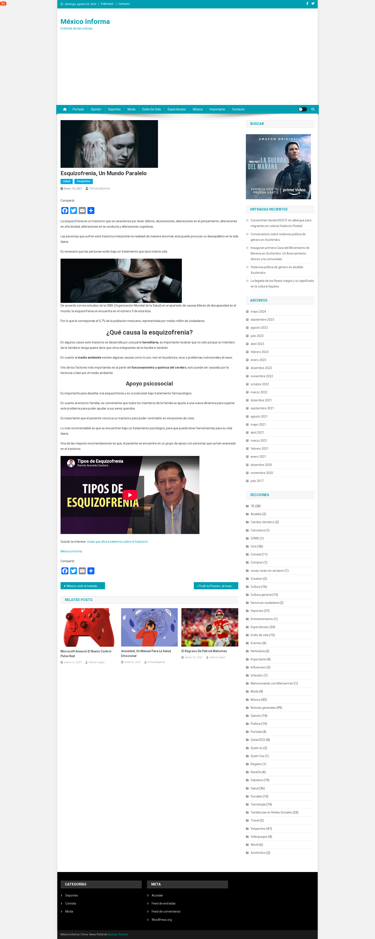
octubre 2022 (260, 384)
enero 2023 (258, 360)
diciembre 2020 (261, 465)
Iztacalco (257, 675)
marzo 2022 (259, 392)
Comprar (257, 562)
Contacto (124, 3)
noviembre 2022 (262, 376)
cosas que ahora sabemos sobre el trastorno (117, 541)
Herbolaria (258, 651)
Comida (256, 554)
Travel (255, 820)
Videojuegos (259, 836)
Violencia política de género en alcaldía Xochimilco (277, 269)
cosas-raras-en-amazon (267, 570)
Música (198, 109)
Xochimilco (258, 852)
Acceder (157, 895)
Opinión (96, 109)
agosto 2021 (259, 416)
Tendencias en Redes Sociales (271, 812)
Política (256, 723)
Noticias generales (263, 707)
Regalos (256, 764)
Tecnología (258, 804)
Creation (256, 578)
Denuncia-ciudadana (265, 602)
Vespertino (83, 181)
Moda (131, 109)
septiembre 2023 (262, 319)
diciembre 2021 (261, 400)
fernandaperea (99, 188)
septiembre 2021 (262, 408)
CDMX (255, 538)
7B (252, 506)
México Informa (85, 21)
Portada (78, 109)
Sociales (256, 796)
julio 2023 (257, 336)
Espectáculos (177, 109)
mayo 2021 (258, 424)
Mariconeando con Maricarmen (272, 683)
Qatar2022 (258, 739)
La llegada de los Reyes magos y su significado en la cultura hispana (282, 283)
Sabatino (257, 780)
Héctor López (97, 662)
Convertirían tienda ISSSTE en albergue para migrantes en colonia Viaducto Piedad (281, 223)
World (254, 844)
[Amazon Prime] (278, 166)
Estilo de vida (151, 109)
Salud (66, 181)
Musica (255, 699)
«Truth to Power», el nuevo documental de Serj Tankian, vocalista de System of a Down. (217, 586)
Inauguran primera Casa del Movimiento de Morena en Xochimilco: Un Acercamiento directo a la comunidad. (280, 253)
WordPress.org (162, 919)
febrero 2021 (260, 448)
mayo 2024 (258, 311)
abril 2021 (257, 432)
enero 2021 (258, 456)
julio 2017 (257, 481)
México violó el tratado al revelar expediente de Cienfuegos (86, 586)
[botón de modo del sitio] (302, 109)
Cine (254, 546)
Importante (217, 109)
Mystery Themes (118, 934)
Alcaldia (256, 514)
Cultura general (261, 594)
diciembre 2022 (261, 368)
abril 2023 (257, 344)
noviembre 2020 (262, 473)
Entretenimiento (262, 619)
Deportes (114, 109)
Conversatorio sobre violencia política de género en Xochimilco (278, 237)
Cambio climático (262, 522)
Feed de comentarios (166, 911)
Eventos (256, 643)
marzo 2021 (259, 440)
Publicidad (107, 3)
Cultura (256, 586)
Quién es (257, 748)
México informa (71, 551)
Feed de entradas (164, 903)
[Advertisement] (187, 72)
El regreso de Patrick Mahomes (204, 651)
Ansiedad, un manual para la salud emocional (146, 653)
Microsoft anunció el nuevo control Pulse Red (86, 654)
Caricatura (258, 530)
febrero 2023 (260, 352)
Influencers (258, 667)
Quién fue (257, 756)
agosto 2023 (259, 327)
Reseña (256, 772)
